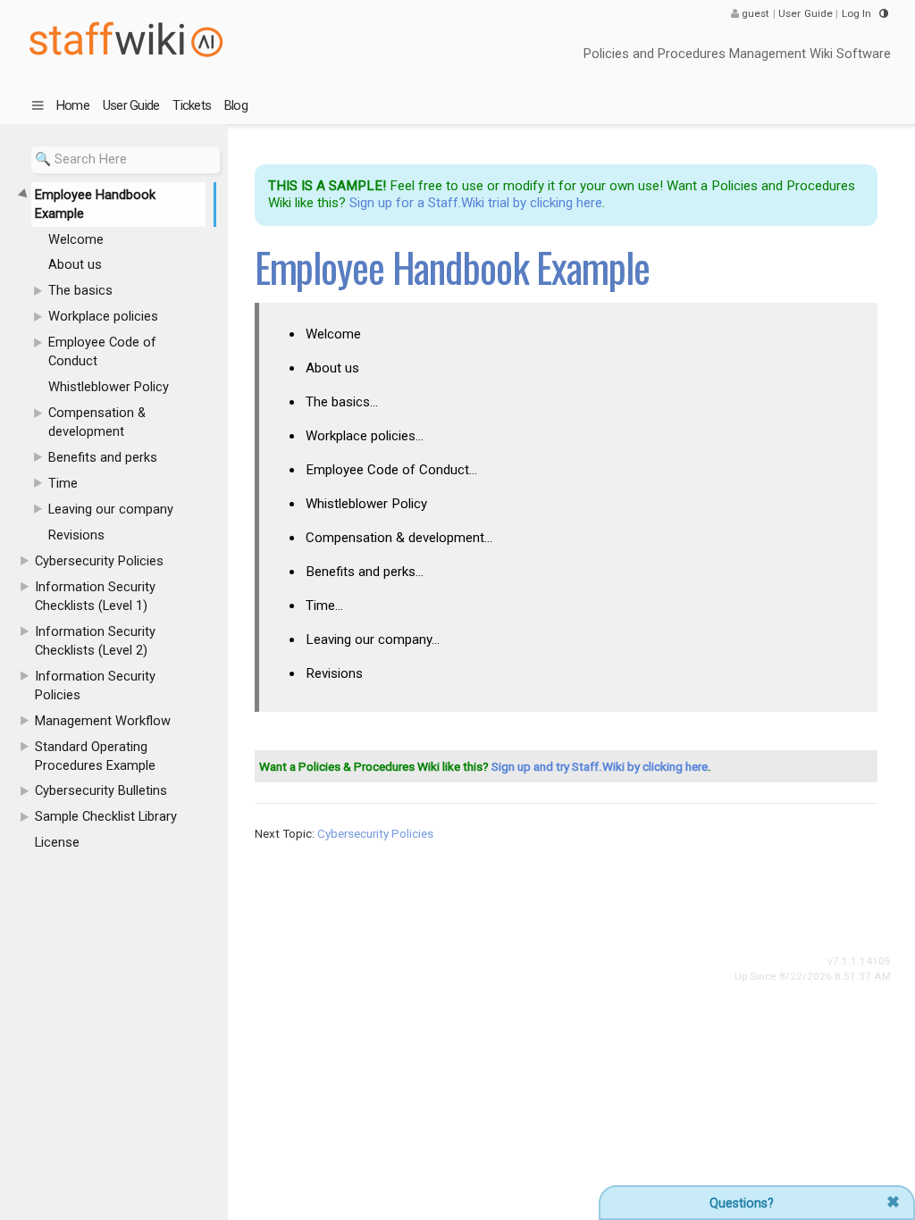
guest (756, 13)
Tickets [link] (191, 105)
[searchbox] (125, 159)
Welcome (333, 334)
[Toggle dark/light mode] (883, 13)
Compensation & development (399, 538)
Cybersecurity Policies (375, 833)
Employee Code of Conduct (391, 470)
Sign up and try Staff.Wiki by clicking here (599, 766)
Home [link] (72, 105)
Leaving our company (373, 639)
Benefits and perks (365, 572)
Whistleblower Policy (366, 504)
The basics (342, 402)
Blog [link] (236, 105)
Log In (857, 13)
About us (332, 368)
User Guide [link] (131, 105)
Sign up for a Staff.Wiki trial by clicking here (475, 203)
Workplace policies (365, 436)
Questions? (741, 1203)
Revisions (334, 673)
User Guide (805, 13)
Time (324, 605)
